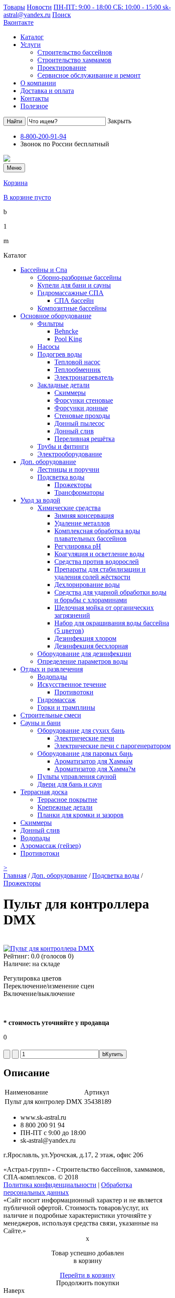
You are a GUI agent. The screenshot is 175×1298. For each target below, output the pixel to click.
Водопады (52, 676)
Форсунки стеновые (83, 400)
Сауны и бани (40, 722)
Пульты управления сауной (76, 776)
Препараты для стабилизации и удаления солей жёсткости (100, 573)
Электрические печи (84, 738)
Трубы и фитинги (63, 446)
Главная (14, 875)
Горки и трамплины (66, 707)
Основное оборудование (55, 315)
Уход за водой (40, 500)
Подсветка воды (61, 477)
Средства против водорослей (96, 561)
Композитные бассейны (72, 308)
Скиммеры (70, 392)
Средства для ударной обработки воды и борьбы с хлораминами (110, 596)
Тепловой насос (77, 362)
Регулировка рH (77, 546)
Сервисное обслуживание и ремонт (89, 75)
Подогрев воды (59, 354)
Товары (14, 7)
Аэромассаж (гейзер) (50, 845)
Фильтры (50, 323)
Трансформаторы (79, 492)
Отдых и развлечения (51, 669)
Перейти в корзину (87, 1275)
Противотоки (73, 692)
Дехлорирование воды (87, 584)
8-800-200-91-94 (43, 136)
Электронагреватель (83, 377)
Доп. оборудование (48, 461)
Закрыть (119, 121)
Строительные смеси (50, 715)
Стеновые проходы (82, 415)
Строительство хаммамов (74, 60)
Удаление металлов (82, 523)
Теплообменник (77, 369)
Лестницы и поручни (68, 469)
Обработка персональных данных (67, 1188)
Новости (39, 7)
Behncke (66, 331)
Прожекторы (73, 484)
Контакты (34, 98)
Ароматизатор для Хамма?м (94, 768)
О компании (38, 83)
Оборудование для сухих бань (80, 730)
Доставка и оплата (47, 90)
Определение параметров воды (82, 661)
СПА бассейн (74, 300)
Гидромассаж (56, 699)
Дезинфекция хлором (85, 638)
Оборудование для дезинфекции (84, 653)
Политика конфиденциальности (49, 1184)
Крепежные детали (65, 807)
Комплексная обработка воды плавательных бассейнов (97, 534)
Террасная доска (44, 792)
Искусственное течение (71, 684)
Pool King (68, 339)
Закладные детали (63, 385)
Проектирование (61, 67)
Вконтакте (18, 22)
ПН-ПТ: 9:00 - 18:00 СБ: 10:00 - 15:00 (108, 7)
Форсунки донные (81, 408)
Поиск (61, 14)
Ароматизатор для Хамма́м (93, 761)
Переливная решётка (84, 438)
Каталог (32, 37)
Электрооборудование (69, 454)
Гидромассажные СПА (70, 292)
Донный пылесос (79, 423)
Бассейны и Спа (43, 269)
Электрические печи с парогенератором (112, 745)
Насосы (48, 346)
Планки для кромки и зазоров (80, 815)
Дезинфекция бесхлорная (91, 646)
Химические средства (69, 507)
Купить (112, 1054)
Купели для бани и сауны (74, 285)
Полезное (34, 106)
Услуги (30, 44)
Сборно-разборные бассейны (79, 277)
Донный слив (74, 431)
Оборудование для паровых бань (85, 753)
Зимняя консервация (84, 515)
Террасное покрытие (67, 799)
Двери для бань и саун (69, 784)
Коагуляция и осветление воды (99, 554)
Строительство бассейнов (74, 52)
